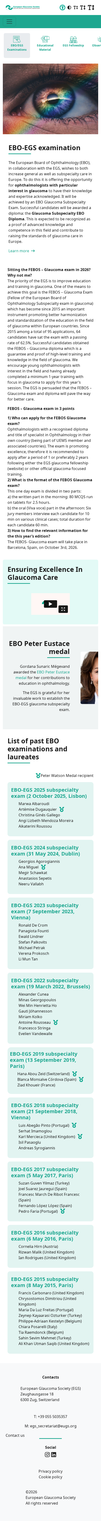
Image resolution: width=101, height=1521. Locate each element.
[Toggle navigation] (9, 21)
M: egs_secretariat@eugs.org (51, 1426)
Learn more (19, 250)
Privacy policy (50, 1471)
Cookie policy (50, 1476)
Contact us (15, 1435)
